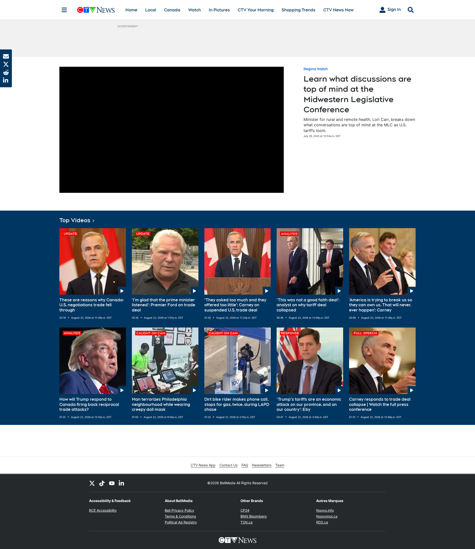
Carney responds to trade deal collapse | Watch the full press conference (379, 404)
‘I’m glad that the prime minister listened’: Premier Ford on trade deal (163, 305)
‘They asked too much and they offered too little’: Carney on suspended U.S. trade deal (235, 305)
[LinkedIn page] (122, 483)
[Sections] (64, 10)
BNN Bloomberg (253, 516)
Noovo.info (325, 510)
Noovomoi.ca (326, 516)
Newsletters (261, 465)
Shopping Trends (298, 10)
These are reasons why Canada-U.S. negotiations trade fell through (91, 305)
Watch (194, 10)
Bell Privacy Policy (179, 510)
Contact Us (228, 465)
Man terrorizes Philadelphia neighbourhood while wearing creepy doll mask (161, 404)
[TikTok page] (102, 483)
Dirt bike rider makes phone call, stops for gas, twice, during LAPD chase (236, 404)
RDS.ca (322, 522)
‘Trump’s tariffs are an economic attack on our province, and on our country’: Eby (309, 404)
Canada (172, 10)
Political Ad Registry (181, 522)
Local (150, 10)
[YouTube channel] (112, 483)
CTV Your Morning (256, 10)
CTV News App (203, 465)
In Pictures (219, 10)
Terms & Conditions (180, 516)
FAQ (244, 465)
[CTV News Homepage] (96, 10)
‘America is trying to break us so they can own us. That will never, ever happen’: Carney (380, 305)
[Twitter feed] (92, 483)
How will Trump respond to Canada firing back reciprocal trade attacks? (89, 404)
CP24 (244, 510)
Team (279, 465)
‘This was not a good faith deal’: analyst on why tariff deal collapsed (308, 305)
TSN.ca (246, 522)
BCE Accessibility (103, 510)
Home (131, 10)
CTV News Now (338, 10)
